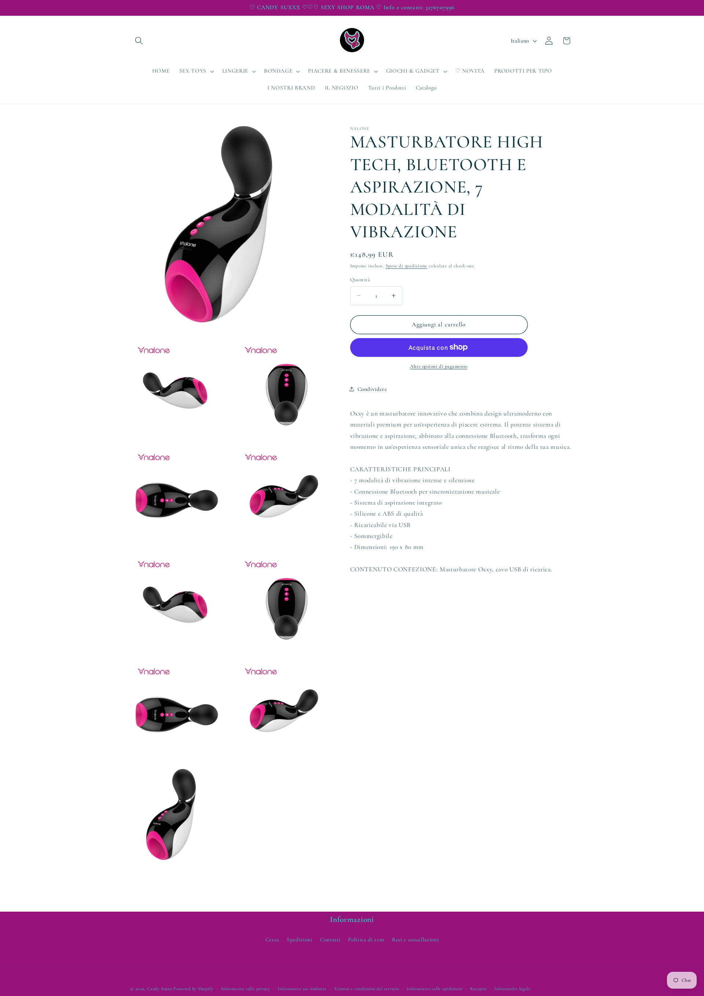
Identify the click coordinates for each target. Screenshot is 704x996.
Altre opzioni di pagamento (438, 366)
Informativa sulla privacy (245, 988)
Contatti (330, 939)
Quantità (360, 280)
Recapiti (478, 988)
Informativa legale (512, 988)
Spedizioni (299, 939)
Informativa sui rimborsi (302, 988)
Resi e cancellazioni (415, 939)
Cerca (272, 939)
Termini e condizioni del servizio (366, 988)
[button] (139, 41)
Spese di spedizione (407, 266)
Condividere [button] (372, 388)
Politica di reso (366, 939)
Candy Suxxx (159, 988)
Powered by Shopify (193, 988)
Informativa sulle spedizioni (434, 988)
